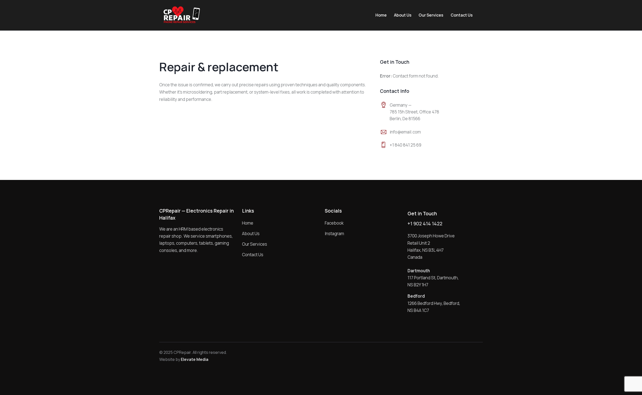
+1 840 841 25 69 (405, 145)
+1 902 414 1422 (425, 223)
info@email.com (405, 132)
